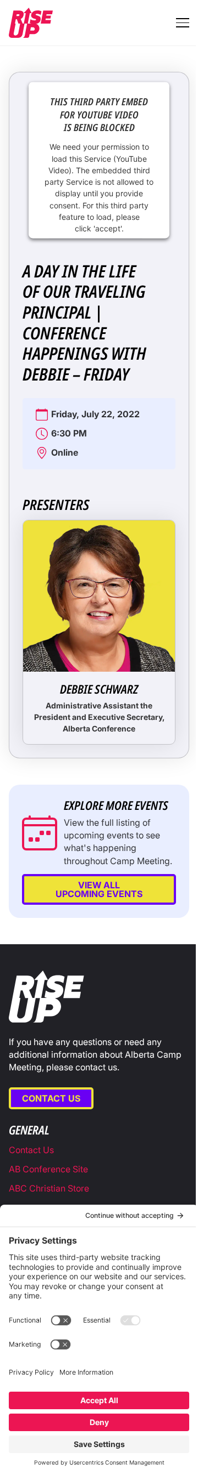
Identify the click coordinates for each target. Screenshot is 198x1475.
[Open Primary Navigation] (182, 22)
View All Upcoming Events (99, 889)
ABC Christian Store (49, 1188)
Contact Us (51, 1098)
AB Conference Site (48, 1169)
